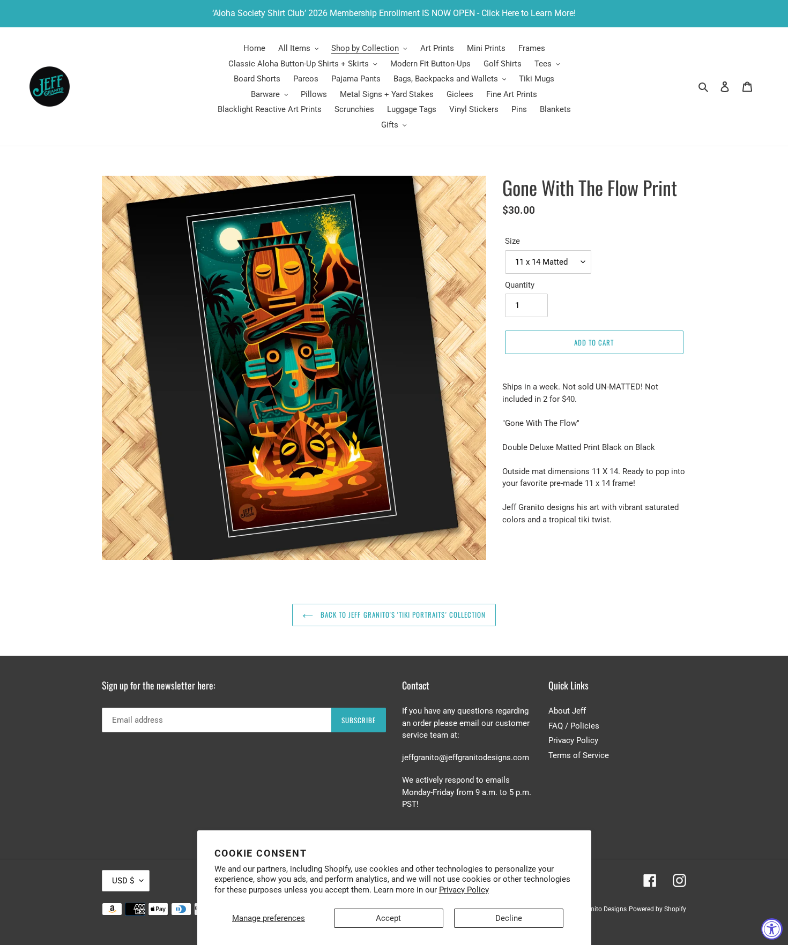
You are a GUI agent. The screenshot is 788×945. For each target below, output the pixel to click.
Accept (388, 918)
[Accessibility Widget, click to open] (772, 929)
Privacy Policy (464, 890)
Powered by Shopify (657, 909)
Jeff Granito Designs (597, 909)
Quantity (519, 285)
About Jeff (567, 711)
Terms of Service (578, 755)
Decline (508, 918)
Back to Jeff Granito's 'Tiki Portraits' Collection (402, 614)
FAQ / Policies (573, 726)
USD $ (123, 881)
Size (512, 241)
